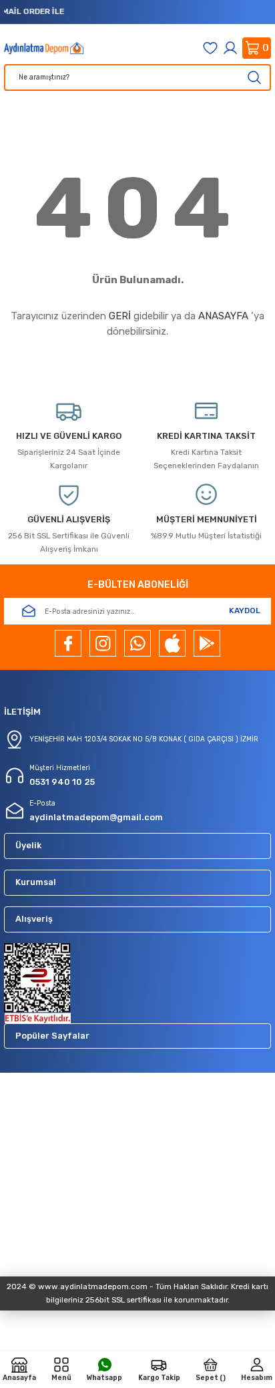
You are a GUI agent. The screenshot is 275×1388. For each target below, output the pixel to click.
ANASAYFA (223, 316)
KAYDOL (244, 610)
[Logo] (43, 48)
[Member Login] (230, 48)
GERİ (120, 316)
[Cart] (256, 48)
